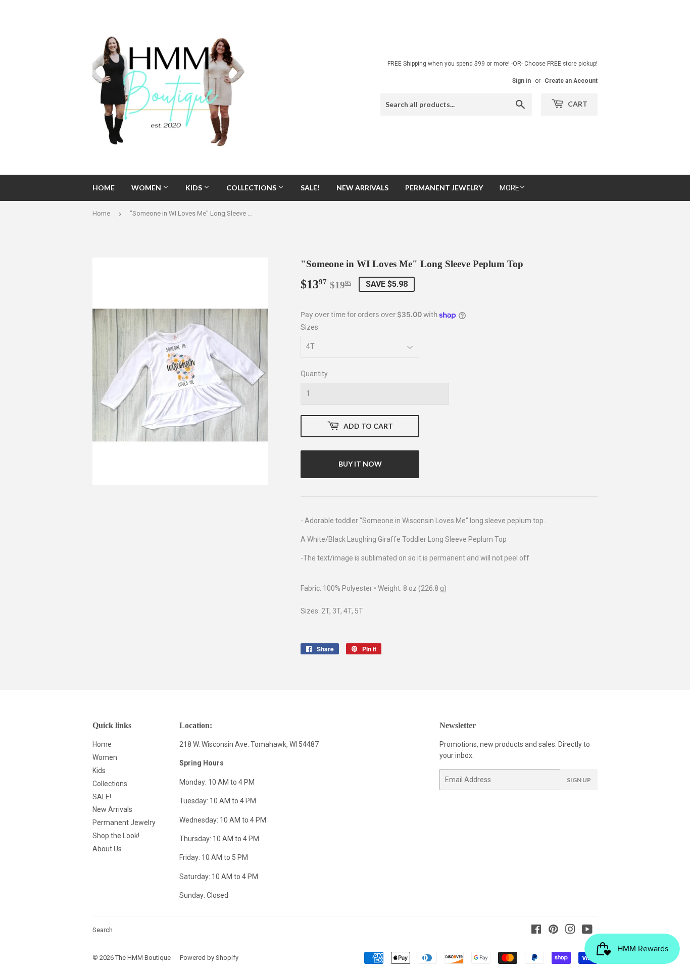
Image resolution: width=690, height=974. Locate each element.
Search (102, 930)
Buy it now (360, 463)
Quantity (314, 374)
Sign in (521, 80)
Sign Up (579, 780)
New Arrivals (362, 187)
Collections (252, 187)
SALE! (310, 187)
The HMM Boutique (143, 957)
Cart (576, 103)
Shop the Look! (115, 836)
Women (147, 187)
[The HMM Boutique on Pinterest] (553, 931)
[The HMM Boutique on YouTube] (587, 931)
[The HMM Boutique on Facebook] (536, 931)
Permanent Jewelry (444, 187)
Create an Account (571, 80)
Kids (194, 187)
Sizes (309, 327)
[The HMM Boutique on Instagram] (570, 931)
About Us (107, 849)
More (509, 188)
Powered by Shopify (209, 957)
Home (103, 187)
